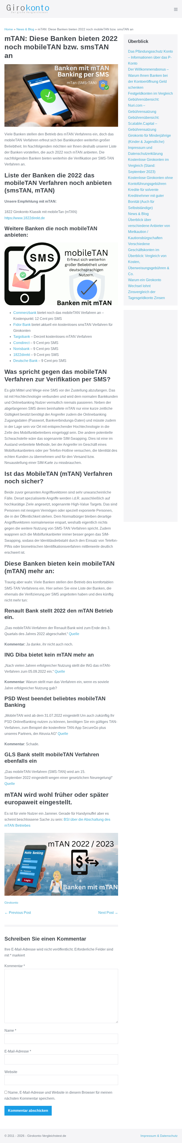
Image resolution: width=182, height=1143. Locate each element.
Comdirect (21, 343)
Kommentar (14, 966)
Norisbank (21, 349)
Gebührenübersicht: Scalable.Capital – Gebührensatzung (143, 123)
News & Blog (25, 29)
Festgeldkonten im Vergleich (150, 93)
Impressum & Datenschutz (159, 1135)
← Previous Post (17, 912)
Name (10, 1030)
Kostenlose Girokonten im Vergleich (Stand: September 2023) (148, 165)
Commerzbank (24, 313)
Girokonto (11, 902)
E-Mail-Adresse (17, 1051)
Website (10, 1072)
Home (8, 29)
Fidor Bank (22, 325)
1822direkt (21, 355)
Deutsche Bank (25, 361)
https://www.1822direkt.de (24, 218)
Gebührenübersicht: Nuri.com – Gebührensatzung (143, 105)
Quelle (74, 634)
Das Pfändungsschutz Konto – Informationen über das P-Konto (150, 57)
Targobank (21, 336)
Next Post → (108, 912)
